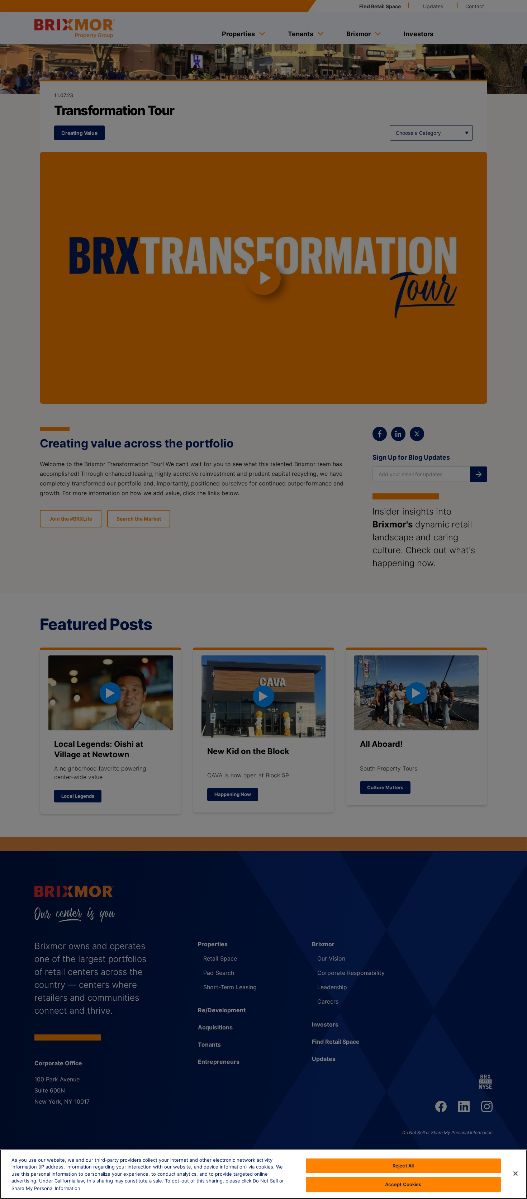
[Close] (515, 1173)
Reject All (403, 1166)
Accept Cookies (403, 1184)
